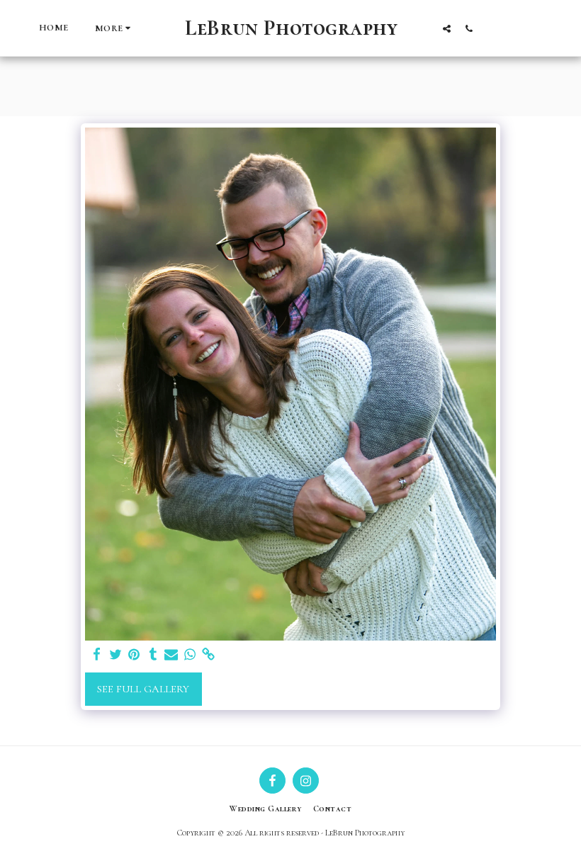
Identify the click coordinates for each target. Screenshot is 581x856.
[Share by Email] (171, 655)
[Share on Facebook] (96, 655)
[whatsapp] (190, 655)
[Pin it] (134, 655)
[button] (446, 28)
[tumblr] (152, 655)
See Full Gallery (143, 688)
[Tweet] (116, 655)
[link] (208, 655)
